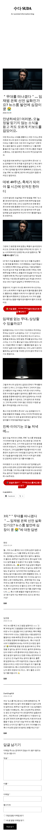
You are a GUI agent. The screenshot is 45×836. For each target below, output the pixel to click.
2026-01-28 (7, 696)
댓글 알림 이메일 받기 (15, 815)
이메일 (6, 794)
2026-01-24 (7, 545)
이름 (5, 783)
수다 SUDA (23, 8)
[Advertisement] (22, 46)
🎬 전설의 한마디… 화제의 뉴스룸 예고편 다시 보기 (24, 484)
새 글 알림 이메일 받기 (15, 820)
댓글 (5, 758)
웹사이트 (7, 805)
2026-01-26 (7, 621)
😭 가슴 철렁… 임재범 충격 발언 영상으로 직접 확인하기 (24, 310)
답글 (5, 603)
